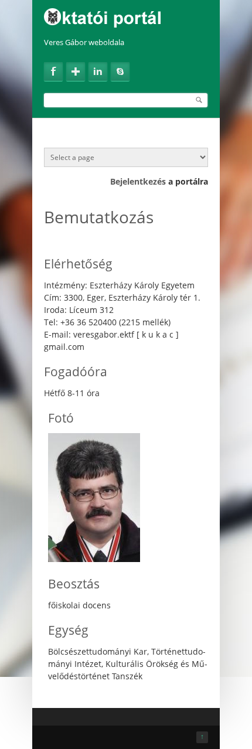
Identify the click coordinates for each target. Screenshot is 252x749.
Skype (120, 71)
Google (75, 71)
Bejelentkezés (138, 181)
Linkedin (97, 71)
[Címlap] (126, 14)
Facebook (53, 71)
